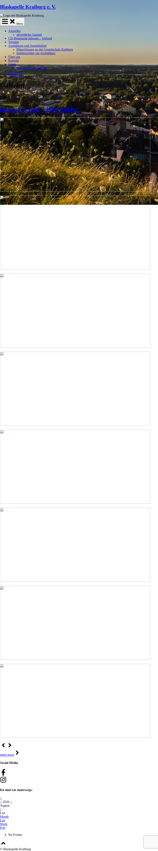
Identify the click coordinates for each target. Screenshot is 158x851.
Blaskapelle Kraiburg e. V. (28, 6)
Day (3, 827)
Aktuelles (14, 31)
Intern (12, 64)
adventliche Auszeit (29, 34)
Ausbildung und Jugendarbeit (27, 45)
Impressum (15, 71)
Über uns (14, 57)
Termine (13, 42)
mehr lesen (7, 755)
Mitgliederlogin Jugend (31, 68)
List (2, 820)
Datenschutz (16, 75)
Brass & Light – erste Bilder (39, 109)
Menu (19, 23)
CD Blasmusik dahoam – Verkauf (30, 38)
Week (3, 824)
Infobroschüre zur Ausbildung (35, 53)
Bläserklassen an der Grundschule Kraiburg (44, 49)
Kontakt (13, 60)
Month (4, 816)
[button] (3, 747)
